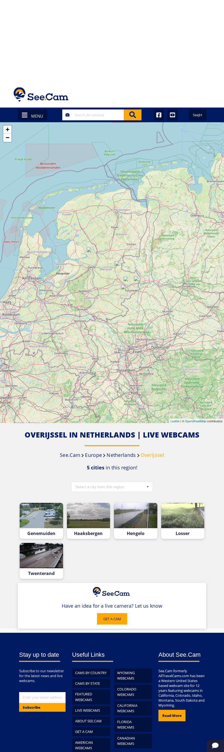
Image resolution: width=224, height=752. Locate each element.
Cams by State (87, 683)
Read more (172, 715)
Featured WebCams (83, 697)
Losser (183, 533)
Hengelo (136, 533)
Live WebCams (87, 710)
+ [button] (7, 129)
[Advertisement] (112, 41)
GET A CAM (112, 618)
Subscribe (31, 707)
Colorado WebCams (126, 692)
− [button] (7, 137)
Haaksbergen (88, 533)
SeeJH (197, 114)
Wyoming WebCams (126, 675)
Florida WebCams (125, 724)
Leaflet (174, 421)
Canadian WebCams (126, 741)
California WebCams (127, 708)
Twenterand (41, 573)
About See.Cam (88, 721)
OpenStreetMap (195, 421)
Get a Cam (84, 731)
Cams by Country (91, 672)
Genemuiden (41, 533)
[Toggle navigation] (203, 95)
